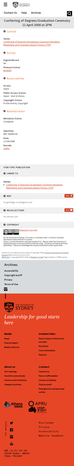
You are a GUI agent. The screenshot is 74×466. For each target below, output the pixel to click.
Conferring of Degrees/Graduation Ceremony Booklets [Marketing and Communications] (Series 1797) (34, 186)
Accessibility (11, 270)
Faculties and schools (14, 375)
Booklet (7, 70)
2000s (6, 148)
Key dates (43, 346)
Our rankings (10, 371)
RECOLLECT (6, 257)
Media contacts (11, 347)
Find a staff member (48, 375)
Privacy (8, 279)
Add (67, 195)
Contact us (44, 371)
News (6, 338)
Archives (36, 13)
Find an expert (11, 343)
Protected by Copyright (28, 230)
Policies (42, 354)
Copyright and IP (13, 275)
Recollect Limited (37, 257)
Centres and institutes (15, 380)
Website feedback (51, 435)
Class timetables (47, 350)
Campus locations (13, 384)
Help (24, 13)
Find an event (45, 384)
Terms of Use (11, 284)
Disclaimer (46, 422)
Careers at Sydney (47, 380)
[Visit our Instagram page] (5, 288)
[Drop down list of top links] (6, 4)
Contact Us (10, 13)
